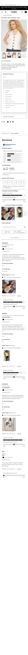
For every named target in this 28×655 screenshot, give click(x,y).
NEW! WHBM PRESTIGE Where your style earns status (14, 7)
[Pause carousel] (27, 8)
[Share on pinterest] (13, 121)
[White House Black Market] (14, 12)
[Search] (22, 12)
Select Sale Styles (7, 15)
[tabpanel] (14, 308)
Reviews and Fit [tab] (5, 133)
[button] (26, 12)
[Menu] (2, 12)
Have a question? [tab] (15, 133)
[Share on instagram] (10, 121)
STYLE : (4, 77)
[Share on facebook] (8, 121)
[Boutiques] (6, 12)
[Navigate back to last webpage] (2, 15)
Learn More (14, 8)
